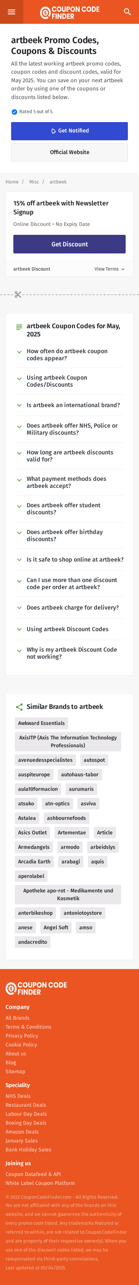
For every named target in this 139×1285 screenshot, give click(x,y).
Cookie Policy (21, 1045)
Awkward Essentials (41, 723)
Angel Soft (56, 927)
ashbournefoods (66, 818)
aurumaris (81, 789)
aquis (97, 862)
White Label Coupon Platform (40, 1183)
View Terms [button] (110, 269)
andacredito (32, 942)
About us (16, 1054)
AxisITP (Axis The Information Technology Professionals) (68, 742)
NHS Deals (18, 1096)
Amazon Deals (22, 1132)
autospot (94, 760)
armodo (70, 847)
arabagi (71, 862)
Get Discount (70, 244)
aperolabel (31, 876)
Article (105, 833)
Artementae (72, 833)
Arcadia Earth (34, 862)
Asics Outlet (32, 833)
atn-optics (57, 803)
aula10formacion (38, 789)
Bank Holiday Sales (29, 1150)
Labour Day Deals (26, 1114)
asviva (88, 803)
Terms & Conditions (29, 1027)
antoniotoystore (83, 913)
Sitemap (15, 1071)
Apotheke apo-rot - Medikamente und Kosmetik (68, 895)
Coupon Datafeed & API (33, 1174)
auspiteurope (34, 774)
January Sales (22, 1141)
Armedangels (34, 847)
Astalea (27, 818)
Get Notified (69, 131)
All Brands (18, 1018)
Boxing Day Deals (26, 1123)
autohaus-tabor (80, 774)
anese (25, 927)
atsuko (26, 803)
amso (85, 927)
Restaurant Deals (26, 1105)
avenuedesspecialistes (45, 760)
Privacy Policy (22, 1036)
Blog (11, 1062)
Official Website (69, 152)
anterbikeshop (35, 913)
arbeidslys (102, 847)
